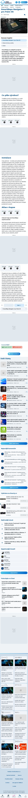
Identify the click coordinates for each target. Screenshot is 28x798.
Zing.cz (3, 592)
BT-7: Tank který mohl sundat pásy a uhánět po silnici (11, 602)
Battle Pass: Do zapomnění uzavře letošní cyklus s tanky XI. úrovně (21, 729)
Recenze (6, 5)
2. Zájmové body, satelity (8, 43)
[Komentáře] (25, 15)
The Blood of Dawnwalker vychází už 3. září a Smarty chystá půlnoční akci (7, 724)
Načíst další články (14, 443)
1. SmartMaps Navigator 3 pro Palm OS (11, 40)
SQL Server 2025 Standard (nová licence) (7, 702)
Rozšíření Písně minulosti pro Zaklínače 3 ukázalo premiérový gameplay (7, 765)
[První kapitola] (2, 305)
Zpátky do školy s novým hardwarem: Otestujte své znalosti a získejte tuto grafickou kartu (7, 697)
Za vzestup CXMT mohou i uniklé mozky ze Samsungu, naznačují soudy (16, 405)
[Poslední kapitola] (26, 305)
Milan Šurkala (10, 375)
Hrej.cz (3, 598)
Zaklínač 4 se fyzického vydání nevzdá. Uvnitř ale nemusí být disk (6, 674)
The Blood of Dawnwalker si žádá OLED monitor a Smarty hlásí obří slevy (17, 363)
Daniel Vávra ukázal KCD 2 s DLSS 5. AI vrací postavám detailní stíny (11, 582)
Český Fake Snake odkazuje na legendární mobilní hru (20, 680)
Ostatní (11, 5)
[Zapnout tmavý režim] (19, 2)
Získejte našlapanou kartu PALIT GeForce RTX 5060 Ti (10, 596)
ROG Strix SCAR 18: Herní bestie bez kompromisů (20, 705)
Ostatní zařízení (4, 7)
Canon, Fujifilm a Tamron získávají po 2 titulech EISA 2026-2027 (20, 758)
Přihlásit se (24, 2)
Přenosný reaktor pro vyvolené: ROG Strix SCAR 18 (16, 412)
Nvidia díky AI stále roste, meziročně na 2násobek (14, 428)
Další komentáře (14, 487)
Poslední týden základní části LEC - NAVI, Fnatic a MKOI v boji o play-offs (6, 735)
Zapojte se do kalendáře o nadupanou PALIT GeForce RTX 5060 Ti (12, 589)
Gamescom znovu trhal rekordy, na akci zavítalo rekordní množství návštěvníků (6, 759)
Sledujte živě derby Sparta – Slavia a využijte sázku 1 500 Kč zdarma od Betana (16, 396)
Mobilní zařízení (18, 5)
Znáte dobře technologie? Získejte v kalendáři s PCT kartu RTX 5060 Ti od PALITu (17, 372)
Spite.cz (3, 585)
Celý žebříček (14, 572)
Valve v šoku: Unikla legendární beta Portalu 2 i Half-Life (7, 680)
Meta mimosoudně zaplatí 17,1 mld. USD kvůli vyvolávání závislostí (17, 420)
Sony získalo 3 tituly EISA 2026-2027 (20, 763)
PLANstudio (18, 7)
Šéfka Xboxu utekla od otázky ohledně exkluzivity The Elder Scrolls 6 (20, 674)
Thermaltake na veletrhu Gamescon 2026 (14, 435)
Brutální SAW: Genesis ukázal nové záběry (11, 608)
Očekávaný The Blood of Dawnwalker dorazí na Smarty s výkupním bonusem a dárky (20, 736)
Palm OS (12, 7)
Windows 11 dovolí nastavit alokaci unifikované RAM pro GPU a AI (17, 379)
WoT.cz (3, 604)
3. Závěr (4, 45)
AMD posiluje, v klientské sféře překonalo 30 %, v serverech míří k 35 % (17, 388)
